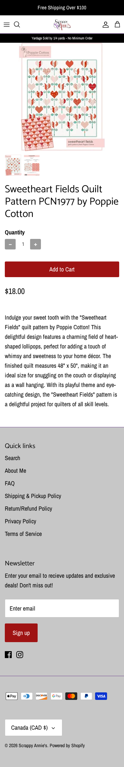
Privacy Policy (20, 521)
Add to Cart (62, 269)
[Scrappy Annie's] (62, 24)
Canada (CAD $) (29, 727)
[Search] (19, 24)
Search (12, 458)
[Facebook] (8, 654)
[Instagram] (19, 654)
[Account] (104, 24)
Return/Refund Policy (28, 508)
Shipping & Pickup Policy (33, 496)
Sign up (21, 633)
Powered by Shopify (67, 745)
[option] (62, 97)
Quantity (15, 232)
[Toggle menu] (6, 24)
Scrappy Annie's (33, 745)
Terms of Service (23, 534)
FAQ (10, 483)
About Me (15, 470)
